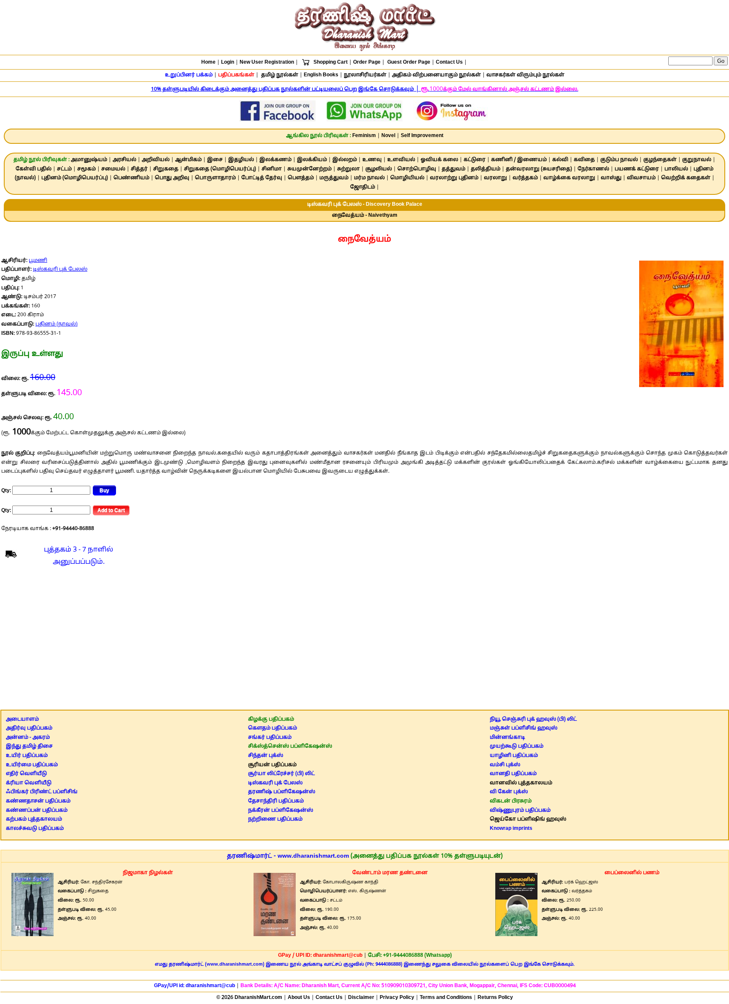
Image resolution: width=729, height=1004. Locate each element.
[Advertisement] (364, 640)
